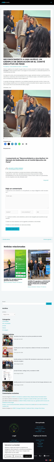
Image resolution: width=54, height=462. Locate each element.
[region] (18, 451)
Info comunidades (6, 323)
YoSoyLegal (40, 446)
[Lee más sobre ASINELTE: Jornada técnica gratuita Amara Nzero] (15, 263)
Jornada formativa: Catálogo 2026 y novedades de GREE (26, 370)
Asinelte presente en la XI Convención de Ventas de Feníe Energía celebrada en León (33, 382)
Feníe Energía (40, 443)
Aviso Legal (14, 440)
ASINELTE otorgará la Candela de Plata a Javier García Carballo (33, 398)
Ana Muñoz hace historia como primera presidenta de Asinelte (28, 336)
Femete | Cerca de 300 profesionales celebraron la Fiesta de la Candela (18, 404)
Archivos (4, 312)
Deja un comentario (8, 282)
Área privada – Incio (40, 431)
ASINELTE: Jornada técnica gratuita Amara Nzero (13, 279)
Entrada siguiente (48, 239)
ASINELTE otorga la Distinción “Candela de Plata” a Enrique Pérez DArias (28, 408)
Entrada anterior (6, 239)
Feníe (40, 441)
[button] (49, 113)
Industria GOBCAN (40, 440)
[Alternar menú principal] (51, 2)
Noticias (14, 282)
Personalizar (9, 456)
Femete (40, 444)
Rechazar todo (18, 456)
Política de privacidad (14, 441)
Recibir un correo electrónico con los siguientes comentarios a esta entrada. (24, 221)
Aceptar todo (28, 456)
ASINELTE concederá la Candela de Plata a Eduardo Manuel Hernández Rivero (29, 396)
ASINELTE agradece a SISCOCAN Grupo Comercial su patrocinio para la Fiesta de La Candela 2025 (39, 283)
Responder (46, 180)
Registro (40, 430)
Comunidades (5, 321)
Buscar (3, 301)
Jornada (4, 325)
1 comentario (25, 66)
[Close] (32, 444)
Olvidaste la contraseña (40, 428)
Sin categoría (5, 330)
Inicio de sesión (40, 427)
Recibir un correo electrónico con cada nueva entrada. (19, 224)
